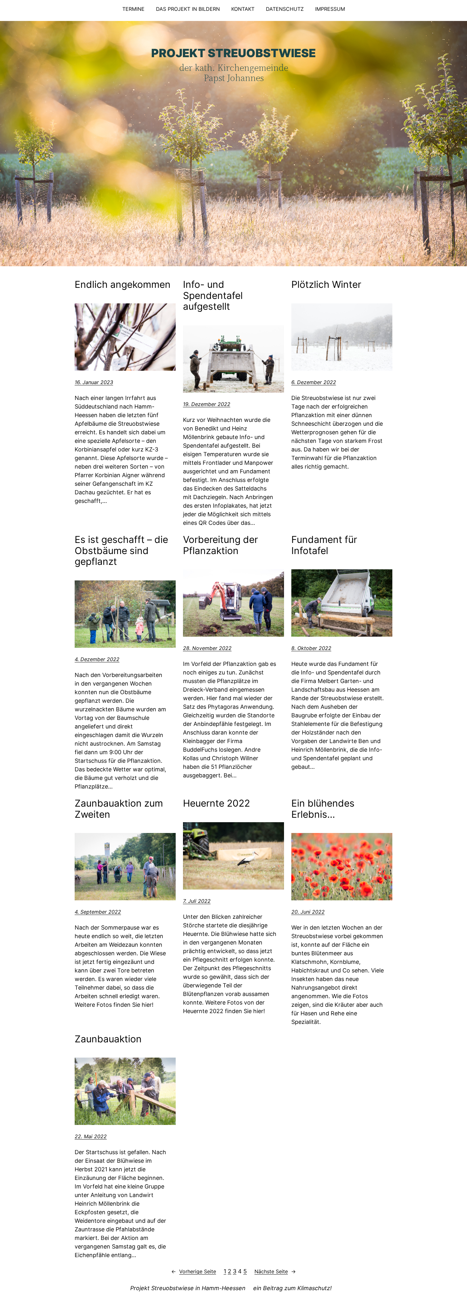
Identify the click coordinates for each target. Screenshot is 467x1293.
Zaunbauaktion (108, 1039)
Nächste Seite (275, 1271)
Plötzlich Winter (326, 284)
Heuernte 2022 (216, 803)
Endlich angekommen (123, 284)
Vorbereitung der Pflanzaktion (220, 545)
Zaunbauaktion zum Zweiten (119, 809)
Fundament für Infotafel (324, 545)
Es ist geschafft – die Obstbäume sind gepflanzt (121, 550)
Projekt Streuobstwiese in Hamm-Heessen (188, 1288)
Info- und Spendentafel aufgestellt (213, 295)
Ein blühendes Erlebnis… (323, 809)
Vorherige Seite (193, 1271)
